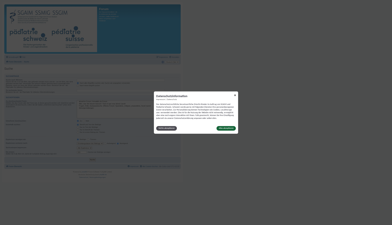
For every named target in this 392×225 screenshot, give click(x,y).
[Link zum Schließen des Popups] (235, 95)
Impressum (160, 99)
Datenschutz (172, 99)
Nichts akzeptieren (166, 128)
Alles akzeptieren (226, 128)
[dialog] (196, 112)
